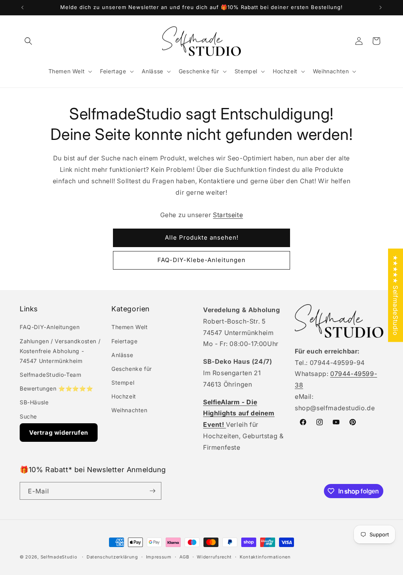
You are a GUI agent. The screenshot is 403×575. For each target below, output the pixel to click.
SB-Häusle (34, 402)
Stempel (122, 382)
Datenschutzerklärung (112, 557)
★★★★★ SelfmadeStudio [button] (395, 295)
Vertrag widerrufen (58, 432)
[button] (28, 41)
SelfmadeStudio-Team (50, 374)
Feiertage (124, 341)
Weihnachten (129, 410)
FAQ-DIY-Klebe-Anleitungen (201, 260)
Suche (28, 416)
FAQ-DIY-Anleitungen (49, 327)
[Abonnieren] (152, 491)
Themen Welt (129, 327)
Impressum (159, 557)
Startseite (228, 215)
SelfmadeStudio (59, 557)
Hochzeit (123, 396)
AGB (184, 557)
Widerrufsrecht (214, 557)
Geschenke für (131, 368)
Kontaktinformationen (265, 557)
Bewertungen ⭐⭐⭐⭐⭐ (56, 388)
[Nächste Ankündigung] (380, 7)
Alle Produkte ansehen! (201, 237)
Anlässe (122, 355)
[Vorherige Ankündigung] (22, 7)
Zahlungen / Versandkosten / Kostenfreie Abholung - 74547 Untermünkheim (60, 351)
